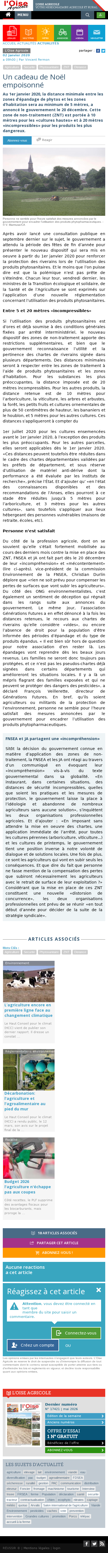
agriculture (12, 67)
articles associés (57, 1232)
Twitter (103, 51)
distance (80, 67)
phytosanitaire (49, 67)
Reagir (46, 140)
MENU (23, 15)
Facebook (98, 51)
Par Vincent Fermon (34, 60)
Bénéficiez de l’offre (63, 1436)
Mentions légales (37, 1548)
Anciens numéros (60, 1422)
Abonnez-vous (17, 140)
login (56, 1548)
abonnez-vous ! (57, 1252)
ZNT (66, 67)
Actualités (26, 43)
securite (29, 67)
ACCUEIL (9, 43)
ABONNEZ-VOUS (60, 1450)
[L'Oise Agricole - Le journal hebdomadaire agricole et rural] (52, 2)
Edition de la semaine (64, 1416)
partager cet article (57, 1242)
